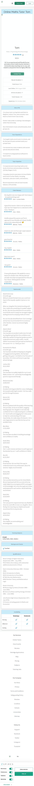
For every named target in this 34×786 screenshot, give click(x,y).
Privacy (17, 687)
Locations (17, 703)
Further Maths (6, 539)
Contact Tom (17, 74)
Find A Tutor (20, 3)
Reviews (17, 648)
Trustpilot (17, 746)
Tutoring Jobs (17, 669)
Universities (17, 712)
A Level (5, 537)
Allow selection (24, 769)
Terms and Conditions (17, 691)
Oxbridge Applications (17, 652)
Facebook (17, 734)
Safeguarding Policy (17, 695)
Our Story (17, 682)
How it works (17, 644)
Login (29, 3)
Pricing (17, 661)
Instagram (17, 742)
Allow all (24, 773)
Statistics (16, 539)
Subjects (17, 665)
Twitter (17, 738)
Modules (17, 699)
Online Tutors (17, 640)
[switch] (11, 772)
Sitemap (17, 716)
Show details (6, 784)
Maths (11, 539)
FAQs (17, 656)
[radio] (13, 54)
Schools (17, 708)
